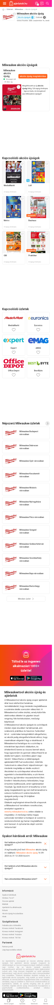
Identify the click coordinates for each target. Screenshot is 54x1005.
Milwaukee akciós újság (27, 853)
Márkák (5, 904)
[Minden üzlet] (47, 423)
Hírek (4, 917)
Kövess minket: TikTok (11, 938)
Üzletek (10, 9)
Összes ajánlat (8, 901)
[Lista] (42, 3)
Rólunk (5, 910)
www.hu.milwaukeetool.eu (16, 811)
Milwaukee (19, 9)
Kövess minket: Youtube (11, 934)
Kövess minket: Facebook (12, 928)
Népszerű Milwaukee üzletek (21, 423)
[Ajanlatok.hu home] (18, 3)
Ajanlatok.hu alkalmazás (12, 907)
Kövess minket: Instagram (12, 931)
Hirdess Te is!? (8, 898)
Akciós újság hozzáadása (12, 913)
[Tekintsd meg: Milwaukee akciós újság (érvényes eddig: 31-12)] (11, 97)
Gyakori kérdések (9, 895)
